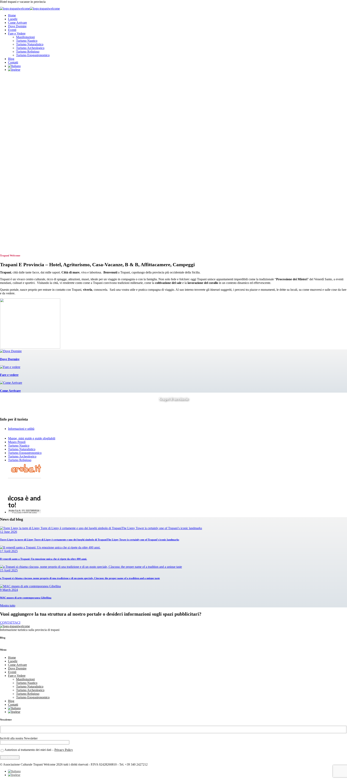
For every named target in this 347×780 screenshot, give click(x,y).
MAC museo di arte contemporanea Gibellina (25, 597)
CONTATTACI (10, 622)
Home (12, 15)
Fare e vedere (9, 375)
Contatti (13, 62)
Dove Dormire (17, 26)
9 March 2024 (9, 590)
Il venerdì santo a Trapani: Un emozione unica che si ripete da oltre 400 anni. (43, 558)
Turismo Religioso (27, 51)
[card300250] (30, 347)
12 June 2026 (8, 531)
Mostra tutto (7, 605)
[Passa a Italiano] (14, 771)
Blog (11, 58)
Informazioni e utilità (21, 428)
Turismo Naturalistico (29, 44)
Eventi (12, 30)
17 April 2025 (9, 551)
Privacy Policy (63, 749)
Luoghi (12, 19)
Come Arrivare (17, 22)
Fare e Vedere (17, 33)
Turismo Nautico (26, 40)
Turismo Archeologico (30, 48)
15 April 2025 (9, 570)
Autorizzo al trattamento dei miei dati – (38, 749)
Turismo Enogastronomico (33, 55)
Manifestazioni (25, 37)
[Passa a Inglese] (14, 69)
